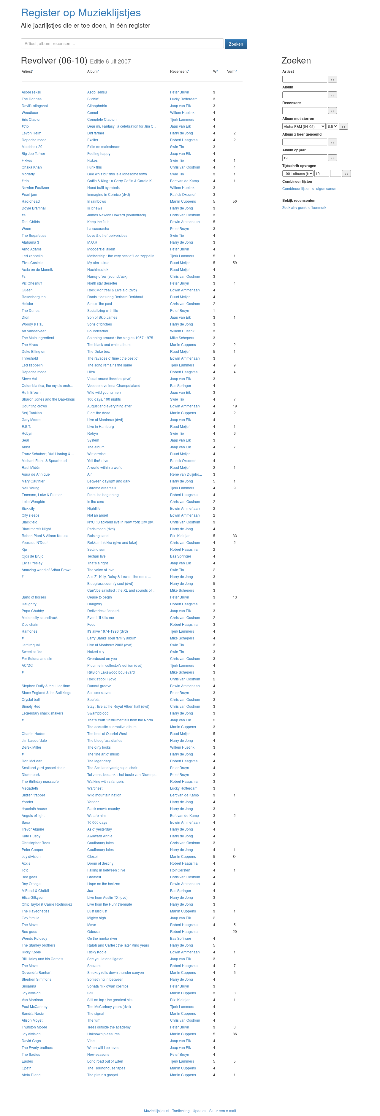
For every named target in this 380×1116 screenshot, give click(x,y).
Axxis (26, 863)
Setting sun (96, 549)
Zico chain (30, 624)
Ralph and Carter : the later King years (118, 944)
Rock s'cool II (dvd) (102, 678)
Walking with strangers (105, 781)
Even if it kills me (100, 617)
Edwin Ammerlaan (185, 221)
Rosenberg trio (34, 296)
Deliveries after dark (103, 610)
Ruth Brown (31, 392)
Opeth (26, 1067)
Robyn (27, 433)
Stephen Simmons (36, 979)
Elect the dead (98, 412)
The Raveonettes (35, 910)
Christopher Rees (36, 842)
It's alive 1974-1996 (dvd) (107, 631)
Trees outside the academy (109, 1026)
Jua (90, 890)
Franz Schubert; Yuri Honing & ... (48, 453)
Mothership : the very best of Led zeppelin (120, 255)
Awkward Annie (100, 835)
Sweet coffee (32, 651)
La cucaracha (98, 228)
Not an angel (97, 514)
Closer (92, 856)
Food (91, 624)
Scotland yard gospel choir (43, 767)
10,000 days (97, 822)
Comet (92, 112)
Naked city (95, 651)
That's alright (97, 562)
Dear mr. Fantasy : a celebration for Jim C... (121, 125)
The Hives (30, 344)
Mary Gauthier (33, 480)
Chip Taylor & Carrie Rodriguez (47, 904)
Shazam (94, 965)
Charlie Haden (33, 733)
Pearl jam (29, 194)
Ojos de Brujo (33, 555)
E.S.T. (26, 426)
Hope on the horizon (103, 883)
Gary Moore (31, 419)
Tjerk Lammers (182, 119)
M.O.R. (92, 242)
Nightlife (94, 508)
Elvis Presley (32, 562)
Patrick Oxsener (183, 194)
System (93, 439)
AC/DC (27, 665)
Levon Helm (31, 132)
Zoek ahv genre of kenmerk (304, 207)
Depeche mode (34, 139)
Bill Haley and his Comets (42, 958)
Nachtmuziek (97, 269)
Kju (24, 549)
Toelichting (181, 1110)
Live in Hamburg (100, 426)
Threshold (30, 358)
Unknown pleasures (103, 1033)
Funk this (94, 166)
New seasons (98, 1054)
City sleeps (30, 514)
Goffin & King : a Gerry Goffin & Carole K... (120, 180)
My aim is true (98, 262)
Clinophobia (97, 105)
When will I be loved (103, 1047)
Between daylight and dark (108, 480)
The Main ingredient (38, 337)
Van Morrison (32, 999)
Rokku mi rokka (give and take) (112, 542)
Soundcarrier (97, 330)
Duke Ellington (33, 351)
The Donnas (32, 98)
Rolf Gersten (180, 869)
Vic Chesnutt (32, 282)
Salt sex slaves (99, 692)
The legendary (99, 760)
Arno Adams (32, 248)
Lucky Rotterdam (183, 98)
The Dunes (30, 310)
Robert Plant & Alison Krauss (45, 535)
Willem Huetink (182, 112)
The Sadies (31, 1054)
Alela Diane (31, 1074)
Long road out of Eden (105, 1060)
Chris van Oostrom (185, 166)
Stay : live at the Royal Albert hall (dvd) (118, 706)
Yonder (27, 801)
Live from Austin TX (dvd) (107, 897)
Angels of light (33, 815)
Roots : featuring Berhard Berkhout (115, 296)
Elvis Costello (33, 262)
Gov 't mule (30, 917)
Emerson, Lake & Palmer (42, 494)
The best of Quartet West (107, 733)
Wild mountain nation (104, 794)
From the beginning (103, 494)
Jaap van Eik (180, 105)
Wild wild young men (104, 392)
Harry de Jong (181, 132)
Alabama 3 (30, 242)
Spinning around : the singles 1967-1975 (120, 337)
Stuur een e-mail (222, 1110)
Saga (26, 822)
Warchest (94, 787)
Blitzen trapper (33, 794)
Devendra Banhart (36, 972)
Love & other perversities (107, 235)
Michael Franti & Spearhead (44, 460)
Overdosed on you (102, 658)
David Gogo (31, 1040)
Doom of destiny (100, 863)
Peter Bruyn (179, 91)
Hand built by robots (103, 187)
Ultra (91, 371)
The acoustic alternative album (112, 726)
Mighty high (96, 917)
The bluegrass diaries (104, 740)
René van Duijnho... (186, 474)
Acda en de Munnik (37, 269)
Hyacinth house (34, 808)
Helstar (27, 303)
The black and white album (109, 344)
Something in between (105, 979)
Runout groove (99, 685)
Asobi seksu (31, 91)
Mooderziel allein (101, 248)
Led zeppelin (32, 255)
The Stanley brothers (38, 944)
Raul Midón (31, 467)
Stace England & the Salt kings (46, 692)
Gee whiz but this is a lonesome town (117, 173)
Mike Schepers (182, 337)
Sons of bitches (99, 323)
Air (89, 474)
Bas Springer (180, 385)
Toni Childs (31, 221)
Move (91, 924)
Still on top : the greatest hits (109, 999)
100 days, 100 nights (104, 398)
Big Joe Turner (33, 153)
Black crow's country (103, 808)
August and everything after (109, 405)
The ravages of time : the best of (112, 358)
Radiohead (31, 201)
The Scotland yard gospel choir (112, 767)
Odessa (93, 931)
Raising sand (98, 535)
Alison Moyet (32, 1020)
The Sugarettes (34, 235)
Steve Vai (29, 378)
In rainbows (96, 201)
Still (90, 992)
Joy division (31, 856)
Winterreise (96, 453)
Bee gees (29, 876)
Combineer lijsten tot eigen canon (309, 188)
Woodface (30, 112)
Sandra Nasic (33, 1013)
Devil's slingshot (35, 105)
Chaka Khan (32, 166)
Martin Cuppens (183, 201)
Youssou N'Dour (35, 542)
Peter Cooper (32, 849)
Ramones (29, 631)
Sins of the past (99, 303)
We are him (96, 815)
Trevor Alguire (33, 828)
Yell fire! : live (97, 460)
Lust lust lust (97, 910)
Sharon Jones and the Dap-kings (48, 398)
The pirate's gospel (102, 1074)
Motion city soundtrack (40, 617)
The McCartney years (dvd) (109, 1006)
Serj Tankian (32, 412)
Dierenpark (31, 774)
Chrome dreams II (101, 487)
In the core (95, 501)
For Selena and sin (37, 658)
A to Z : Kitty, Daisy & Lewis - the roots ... (119, 576)
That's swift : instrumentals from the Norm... (121, 719)
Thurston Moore (34, 1026)
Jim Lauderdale (34, 740)
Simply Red (31, 706)
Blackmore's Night (36, 528)
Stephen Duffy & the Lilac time (46, 685)
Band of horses (34, 596)
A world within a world (105, 467)
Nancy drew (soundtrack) (107, 276)
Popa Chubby (33, 610)
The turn (94, 1020)
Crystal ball (31, 699)
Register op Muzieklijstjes (81, 11)
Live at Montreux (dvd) (105, 419)
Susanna (29, 985)
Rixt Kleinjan (180, 535)
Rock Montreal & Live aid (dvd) (112, 289)
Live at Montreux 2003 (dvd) (109, 644)
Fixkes (27, 160)
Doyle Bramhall (34, 207)
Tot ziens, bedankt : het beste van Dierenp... (122, 774)
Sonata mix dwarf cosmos (108, 985)
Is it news (94, 207)
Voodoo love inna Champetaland (113, 385)
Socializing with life (102, 310)
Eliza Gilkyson (33, 897)
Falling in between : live (106, 869)
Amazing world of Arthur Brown (47, 569)
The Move (30, 924)
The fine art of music (103, 753)
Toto (25, 869)
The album (95, 446)
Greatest (94, 876)
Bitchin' (93, 98)
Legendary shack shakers (42, 712)
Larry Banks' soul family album (111, 637)
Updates (199, 1110)
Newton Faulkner (35, 187)
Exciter (92, 139)
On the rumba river (102, 938)
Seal (25, 439)
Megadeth (30, 787)
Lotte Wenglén (33, 501)
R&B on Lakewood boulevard (111, 671)
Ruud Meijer (180, 262)
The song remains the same (109, 364)
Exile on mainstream (103, 146)
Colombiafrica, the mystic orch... (47, 385)
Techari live (96, 555)
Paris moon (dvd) (101, 528)
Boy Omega (31, 883)
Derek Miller (31, 747)
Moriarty (28, 173)
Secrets (93, 699)
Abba (26, 446)
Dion (25, 317)
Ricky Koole (31, 951)
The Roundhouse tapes (106, 1067)
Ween (26, 228)
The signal (95, 1013)
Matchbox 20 (32, 146)
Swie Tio (177, 146)
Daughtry (29, 603)
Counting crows (34, 405)
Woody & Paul (33, 323)
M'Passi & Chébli (35, 890)
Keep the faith (98, 221)
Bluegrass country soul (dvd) (110, 583)
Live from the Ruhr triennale (109, 904)
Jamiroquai (31, 644)
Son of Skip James (102, 317)
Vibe (91, 1040)
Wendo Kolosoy (34, 938)
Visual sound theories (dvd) (109, 378)
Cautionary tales (100, 842)
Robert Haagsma (184, 139)
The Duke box (98, 351)
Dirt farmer (95, 132)
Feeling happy (98, 153)
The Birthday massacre (40, 781)
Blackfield (29, 521)
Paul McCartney (35, 1006)
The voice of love (101, 569)
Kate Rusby (31, 835)
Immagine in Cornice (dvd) (108, 194)
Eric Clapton (32, 119)
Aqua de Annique (36, 474)
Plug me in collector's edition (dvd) (114, 665)
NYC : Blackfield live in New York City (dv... (121, 521)
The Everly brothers (37, 1047)
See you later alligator (105, 958)
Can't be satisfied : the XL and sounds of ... (121, 590)
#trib (25, 125)
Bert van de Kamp (184, 180)
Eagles (27, 1060)
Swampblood (98, 712)
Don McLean (32, 760)
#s (24, 214)
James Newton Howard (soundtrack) (116, 214)
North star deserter (102, 282)
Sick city (28, 508)
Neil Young (30, 487)
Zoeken (236, 44)
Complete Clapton (102, 119)
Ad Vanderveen (34, 330)
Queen (27, 289)
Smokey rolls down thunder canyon (115, 972)
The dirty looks (99, 747)
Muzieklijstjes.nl (156, 1110)
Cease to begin (99, 596)
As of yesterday (99, 828)
